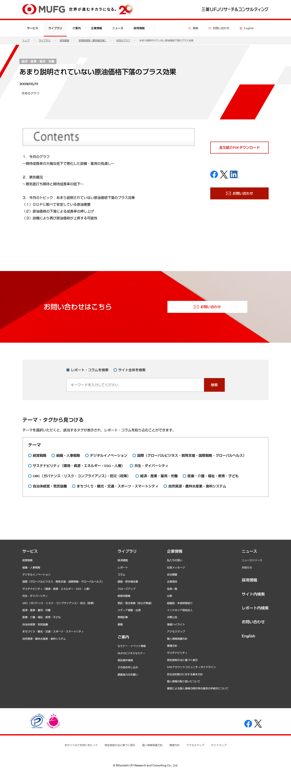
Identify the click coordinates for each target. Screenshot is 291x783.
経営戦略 (27, 560)
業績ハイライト (176, 624)
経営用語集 (124, 595)
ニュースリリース (252, 560)
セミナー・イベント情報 (132, 645)
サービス (30, 551)
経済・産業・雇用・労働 (38, 61)
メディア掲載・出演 (129, 610)
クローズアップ (126, 588)
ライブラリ (44, 40)
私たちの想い (174, 560)
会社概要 (172, 574)
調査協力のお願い (128, 674)
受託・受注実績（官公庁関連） (135, 603)
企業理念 (172, 581)
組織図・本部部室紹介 (180, 603)
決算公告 (172, 617)
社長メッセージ (176, 567)
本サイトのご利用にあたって (81, 745)
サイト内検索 (253, 594)
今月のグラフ (123, 40)
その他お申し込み (128, 667)
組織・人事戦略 (31, 567)
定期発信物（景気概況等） (93, 40)
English (248, 636)
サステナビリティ (177, 652)
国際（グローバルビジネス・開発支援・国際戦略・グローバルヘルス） (63, 581)
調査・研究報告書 (128, 581)
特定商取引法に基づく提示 (120, 745)
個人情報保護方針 (177, 638)
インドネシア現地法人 (180, 610)
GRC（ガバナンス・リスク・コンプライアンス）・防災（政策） (59, 603)
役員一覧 (172, 588)
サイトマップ (218, 745)
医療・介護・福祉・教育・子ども (41, 617)
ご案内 (123, 637)
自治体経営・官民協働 (35, 624)
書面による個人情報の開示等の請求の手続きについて (197, 688)
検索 (214, 385)
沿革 (169, 595)
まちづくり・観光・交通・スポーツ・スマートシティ (53, 631)
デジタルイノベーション (36, 574)
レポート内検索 (255, 608)
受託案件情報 (125, 660)
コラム (121, 574)
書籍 (120, 624)
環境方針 (172, 645)
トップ (25, 40)
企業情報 (174, 551)
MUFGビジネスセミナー (131, 653)
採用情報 (139, 28)
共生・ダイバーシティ (35, 595)
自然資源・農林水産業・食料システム (44, 638)
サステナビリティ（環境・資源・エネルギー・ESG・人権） (56, 588)
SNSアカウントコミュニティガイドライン (191, 667)
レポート (123, 567)
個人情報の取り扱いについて (183, 681)
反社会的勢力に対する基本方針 (185, 674)
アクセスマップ (176, 631)
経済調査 (64, 40)
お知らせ (247, 567)
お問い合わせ (253, 621)
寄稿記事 (123, 617)
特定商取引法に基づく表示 (182, 659)
